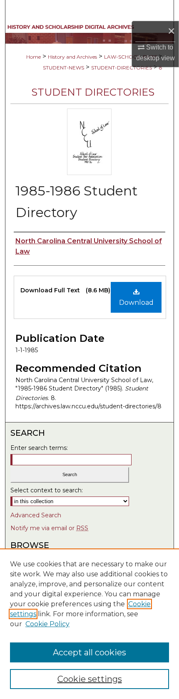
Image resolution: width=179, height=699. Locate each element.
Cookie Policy (47, 624)
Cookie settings (89, 679)
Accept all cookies (89, 652)
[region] (89, 623)
